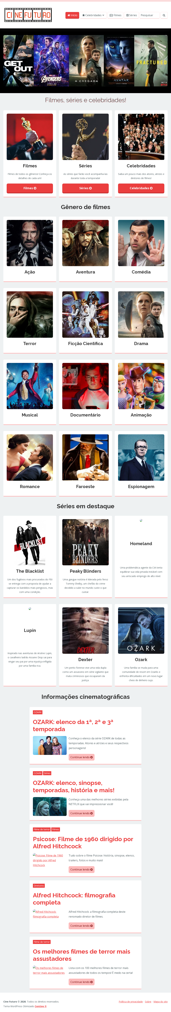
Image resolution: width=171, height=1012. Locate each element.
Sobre (148, 1001)
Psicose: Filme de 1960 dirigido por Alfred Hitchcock (83, 842)
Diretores (39, 885)
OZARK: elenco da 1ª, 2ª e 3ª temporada (73, 725)
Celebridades (93, 15)
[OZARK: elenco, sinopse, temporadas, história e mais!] (49, 806)
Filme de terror (42, 829)
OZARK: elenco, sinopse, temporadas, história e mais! (74, 786)
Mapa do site (160, 1001)
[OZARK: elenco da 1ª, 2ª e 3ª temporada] (49, 745)
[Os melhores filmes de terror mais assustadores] (49, 970)
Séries (133, 15)
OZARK (38, 712)
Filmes (117, 15)
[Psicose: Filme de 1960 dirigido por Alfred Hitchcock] (49, 860)
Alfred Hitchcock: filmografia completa (74, 899)
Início (74, 15)
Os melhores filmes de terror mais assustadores (81, 955)
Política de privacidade (131, 1001)
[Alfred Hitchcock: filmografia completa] (49, 914)
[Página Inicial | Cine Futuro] (28, 15)
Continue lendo (80, 757)
